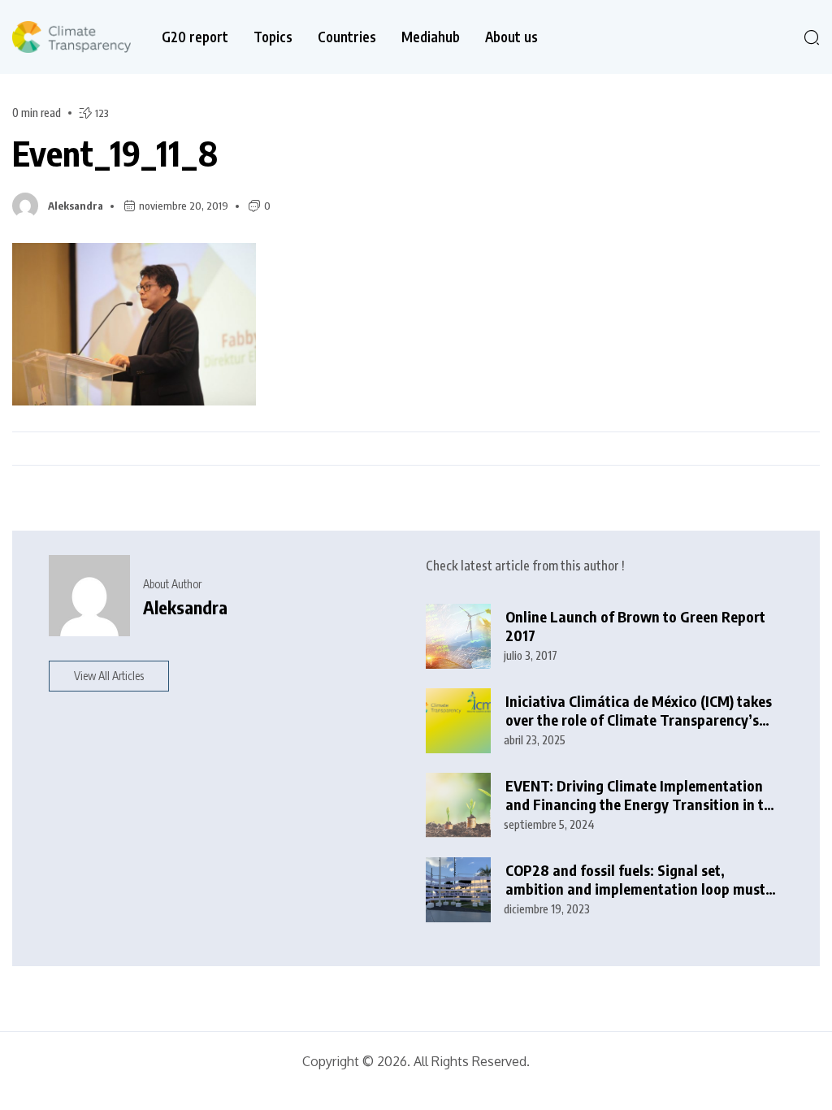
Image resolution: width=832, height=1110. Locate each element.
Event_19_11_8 (115, 152)
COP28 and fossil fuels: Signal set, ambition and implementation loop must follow (635, 879)
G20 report (195, 37)
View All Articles (109, 676)
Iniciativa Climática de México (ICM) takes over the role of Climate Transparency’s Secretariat (638, 710)
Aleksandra (75, 205)
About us (511, 37)
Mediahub (430, 37)
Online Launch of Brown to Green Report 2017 (635, 626)
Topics (273, 37)
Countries (347, 37)
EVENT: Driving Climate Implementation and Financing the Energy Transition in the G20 (642, 795)
